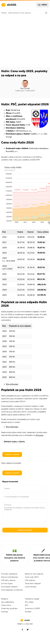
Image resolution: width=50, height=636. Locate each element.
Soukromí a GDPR (32, 608)
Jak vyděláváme (7, 602)
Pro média (29, 602)
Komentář (7, 505)
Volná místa (6, 605)
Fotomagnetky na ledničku (12, 590)
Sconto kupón (7, 583)
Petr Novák (25, 88)
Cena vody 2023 (31, 577)
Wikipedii (39, 435)
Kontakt (28, 612)
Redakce (4, 599)
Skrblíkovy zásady (32, 599)
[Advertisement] (25, 41)
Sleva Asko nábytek (33, 583)
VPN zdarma (30, 580)
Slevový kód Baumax (9, 577)
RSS (26, 605)
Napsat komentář (12, 454)
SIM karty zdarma (8, 580)
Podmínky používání (9, 608)
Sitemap (4, 612)
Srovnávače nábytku (9, 587)
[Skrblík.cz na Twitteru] (28, 629)
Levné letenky (30, 587)
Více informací (12, 384)
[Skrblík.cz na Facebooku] (22, 629)
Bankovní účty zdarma (34, 574)
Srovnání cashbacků (9, 574)
